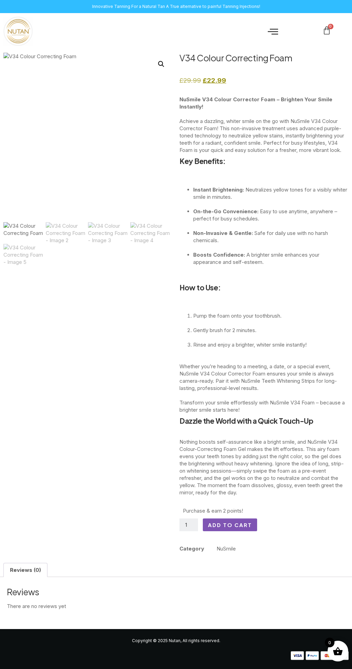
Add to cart (230, 525)
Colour (219, 373)
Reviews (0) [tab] (25, 570)
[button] (272, 31)
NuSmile (226, 548)
